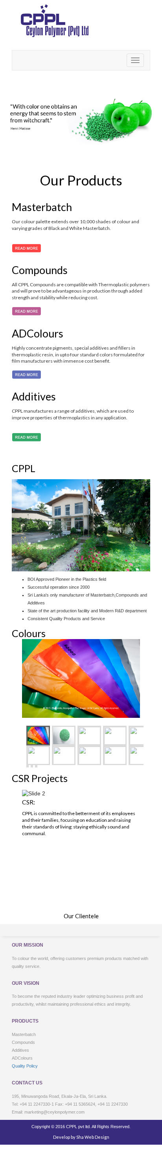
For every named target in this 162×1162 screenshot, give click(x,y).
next (134, 892)
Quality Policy (25, 1066)
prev (122, 892)
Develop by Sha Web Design (81, 1137)
